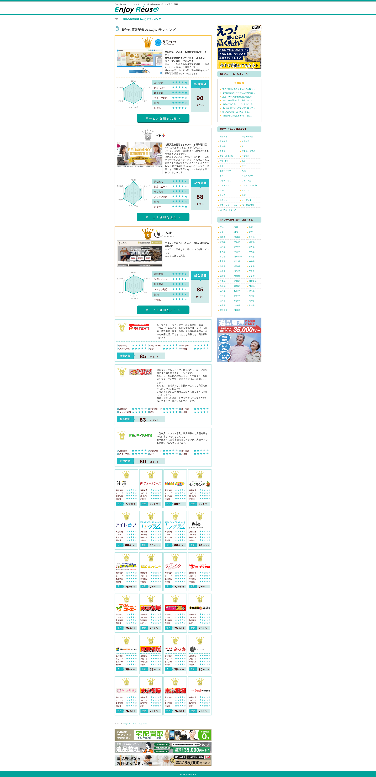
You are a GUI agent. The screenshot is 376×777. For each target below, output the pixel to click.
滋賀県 (222, 276)
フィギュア (224, 185)
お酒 (244, 195)
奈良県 (237, 281)
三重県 (252, 271)
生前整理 (245, 156)
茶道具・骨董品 (248, 151)
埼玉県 (237, 251)
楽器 (222, 166)
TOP (116, 19)
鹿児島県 (223, 310)
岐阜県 (252, 266)
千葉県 (252, 251)
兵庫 (251, 227)
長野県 (237, 266)
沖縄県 (237, 310)
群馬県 (222, 251)
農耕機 (222, 146)
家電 (244, 171)
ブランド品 (246, 180)
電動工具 (223, 141)
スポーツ (245, 190)
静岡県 (222, 271)
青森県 (237, 237)
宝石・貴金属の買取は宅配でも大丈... (238, 100)
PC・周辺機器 (248, 205)
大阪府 (252, 276)
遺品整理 (245, 141)
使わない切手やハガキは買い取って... (238, 108)
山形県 (252, 242)
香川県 (222, 295)
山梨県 (222, 266)
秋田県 (237, 242)
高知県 (252, 295)
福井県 (252, 261)
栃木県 (252, 246)
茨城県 (237, 246)
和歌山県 (252, 281)
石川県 (237, 261)
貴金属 (222, 151)
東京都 (222, 256)
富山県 (222, 261)
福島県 (222, 246)
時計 (244, 166)
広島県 (222, 291)
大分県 (237, 305)
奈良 (236, 227)
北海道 (222, 237)
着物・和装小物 (226, 156)
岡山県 (252, 286)
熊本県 (222, 305)
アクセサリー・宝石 (228, 205)
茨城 (222, 227)
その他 (222, 190)
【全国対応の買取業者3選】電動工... (238, 115)
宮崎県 (252, 305)
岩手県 (252, 237)
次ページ (144, 724)
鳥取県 (222, 286)
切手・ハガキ (225, 180)
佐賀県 (237, 300)
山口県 (237, 291)
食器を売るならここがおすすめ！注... (238, 104)
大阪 (222, 232)
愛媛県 (237, 295)
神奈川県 (238, 256)
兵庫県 (222, 281)
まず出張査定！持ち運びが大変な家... (238, 93)
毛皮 (244, 161)
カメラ (222, 195)
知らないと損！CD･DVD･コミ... (236, 112)
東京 (251, 232)
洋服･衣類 (224, 161)
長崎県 (252, 300)
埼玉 (236, 232)
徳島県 (252, 291)
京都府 (237, 276)
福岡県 (222, 300)
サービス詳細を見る (161, 118)
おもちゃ (223, 200)
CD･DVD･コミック (228, 210)
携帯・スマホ (225, 171)
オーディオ (246, 200)
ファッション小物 (249, 185)
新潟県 (252, 256)
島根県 (237, 286)
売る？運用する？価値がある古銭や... (238, 89)
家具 (222, 175)
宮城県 (222, 242)
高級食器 (223, 136)
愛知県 (237, 271)
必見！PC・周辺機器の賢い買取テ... (237, 96)
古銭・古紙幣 (247, 175)
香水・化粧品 (247, 136)
